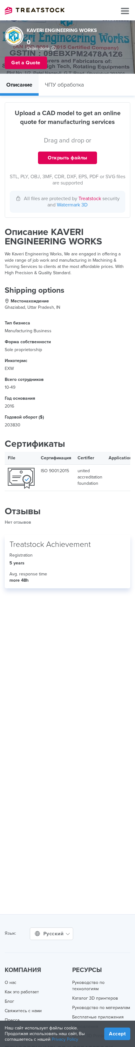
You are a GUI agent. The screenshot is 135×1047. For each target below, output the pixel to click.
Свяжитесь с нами (23, 1010)
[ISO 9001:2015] (21, 477)
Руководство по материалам (101, 1007)
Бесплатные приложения (98, 1017)
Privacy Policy (65, 1039)
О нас (10, 982)
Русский (54, 934)
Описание (19, 84)
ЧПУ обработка (64, 84)
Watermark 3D (72, 205)
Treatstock (34, 10)
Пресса (12, 1020)
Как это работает (22, 992)
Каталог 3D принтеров (95, 998)
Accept (117, 1034)
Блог (9, 1001)
